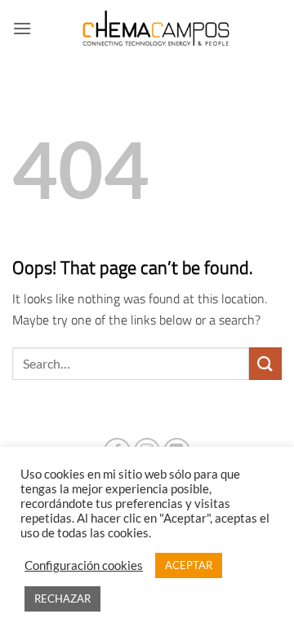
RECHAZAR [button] (62, 598)
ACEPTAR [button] (188, 565)
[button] (22, 28)
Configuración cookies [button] (83, 565)
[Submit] (265, 363)
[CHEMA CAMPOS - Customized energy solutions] (157, 28)
